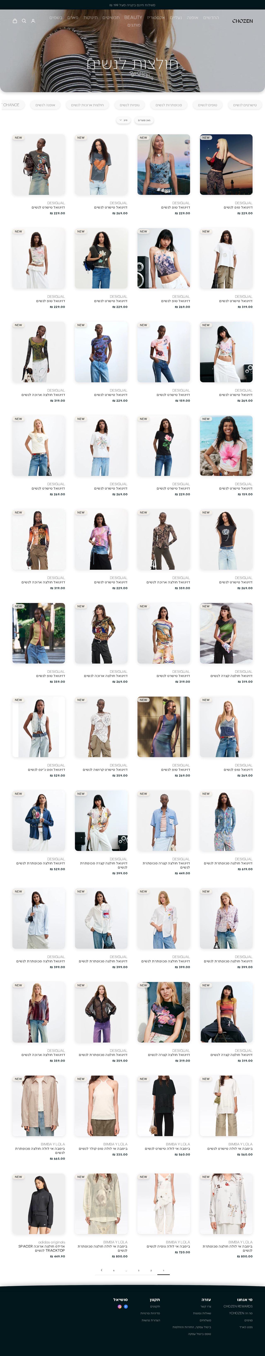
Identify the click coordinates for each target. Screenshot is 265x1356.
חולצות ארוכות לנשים (87, 104)
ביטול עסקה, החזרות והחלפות (191, 1327)
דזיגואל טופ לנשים (238, 207)
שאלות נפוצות (202, 1313)
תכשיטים (110, 17)
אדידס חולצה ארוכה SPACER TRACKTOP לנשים (41, 1248)
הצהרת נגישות (151, 1320)
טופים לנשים (207, 104)
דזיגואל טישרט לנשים (111, 207)
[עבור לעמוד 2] (101, 1270)
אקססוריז (156, 17)
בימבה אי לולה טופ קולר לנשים (103, 1148)
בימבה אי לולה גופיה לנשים (168, 1246)
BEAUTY (133, 17)
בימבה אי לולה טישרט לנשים (230, 1148)
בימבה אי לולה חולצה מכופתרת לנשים (40, 1150)
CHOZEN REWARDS (238, 1306)
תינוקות (90, 17)
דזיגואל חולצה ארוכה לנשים (43, 394)
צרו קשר (205, 1306)
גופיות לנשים (130, 104)
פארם (72, 17)
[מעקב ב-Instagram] (120, 1306)
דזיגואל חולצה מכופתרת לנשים (228, 863)
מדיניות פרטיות (150, 1313)
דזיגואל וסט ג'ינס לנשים (46, 769)
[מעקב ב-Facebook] (126, 1306)
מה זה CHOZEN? (241, 1313)
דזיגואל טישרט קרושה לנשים (105, 769)
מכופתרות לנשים (169, 104)
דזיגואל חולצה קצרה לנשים (232, 675)
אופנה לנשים (45, 104)
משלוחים (205, 1320)
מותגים (134, 24)
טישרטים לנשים (245, 104)
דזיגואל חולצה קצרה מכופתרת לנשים (166, 865)
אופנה (192, 17)
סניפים (249, 1320)
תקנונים (155, 1306)
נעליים (176, 17)
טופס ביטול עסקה (199, 1334)
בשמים (56, 17)
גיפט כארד (246, 1327)
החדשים (211, 17)
